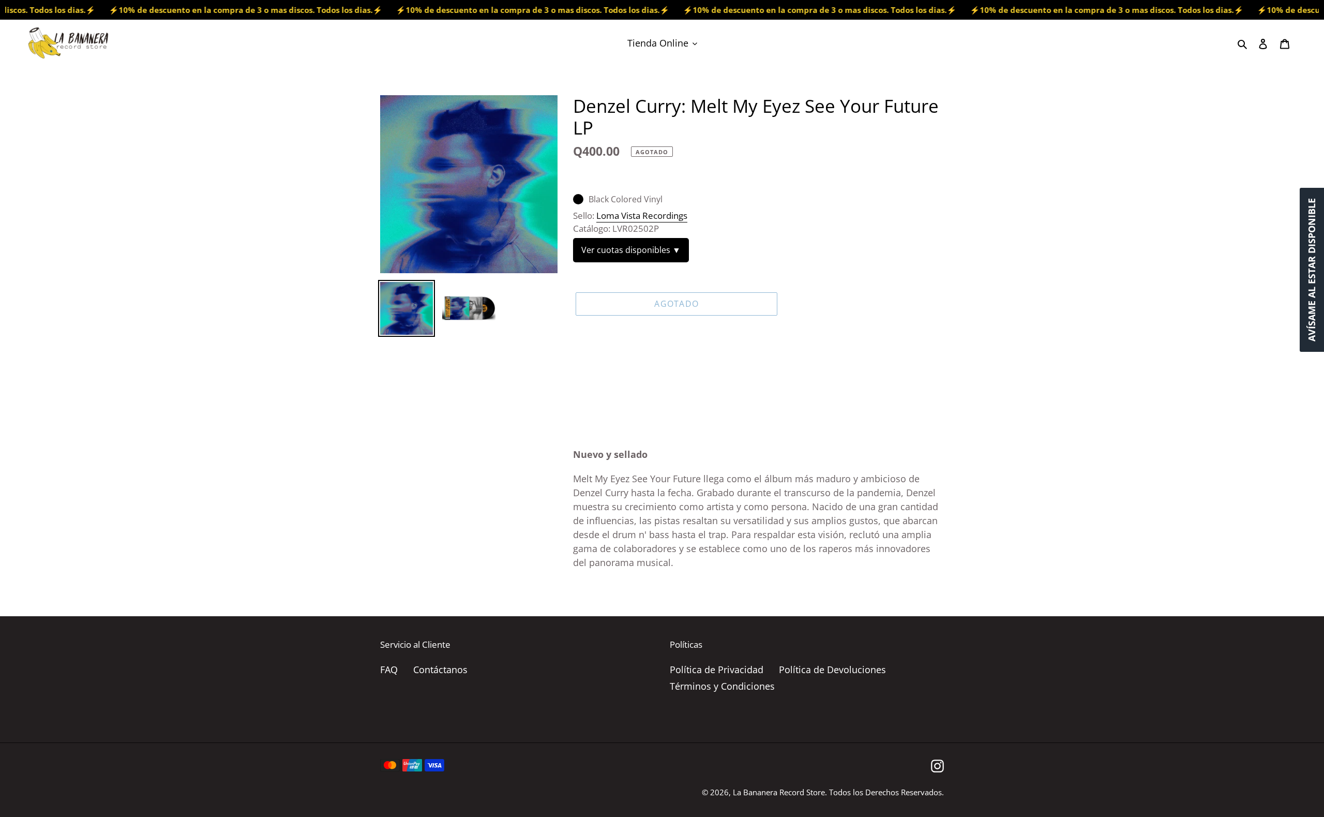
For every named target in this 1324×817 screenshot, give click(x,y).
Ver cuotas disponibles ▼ (631, 250)
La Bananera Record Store (779, 792)
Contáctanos (440, 669)
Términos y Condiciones (722, 686)
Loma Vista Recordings (641, 215)
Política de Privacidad (716, 669)
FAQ (389, 669)
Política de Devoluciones (832, 669)
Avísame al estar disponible (1311, 269)
